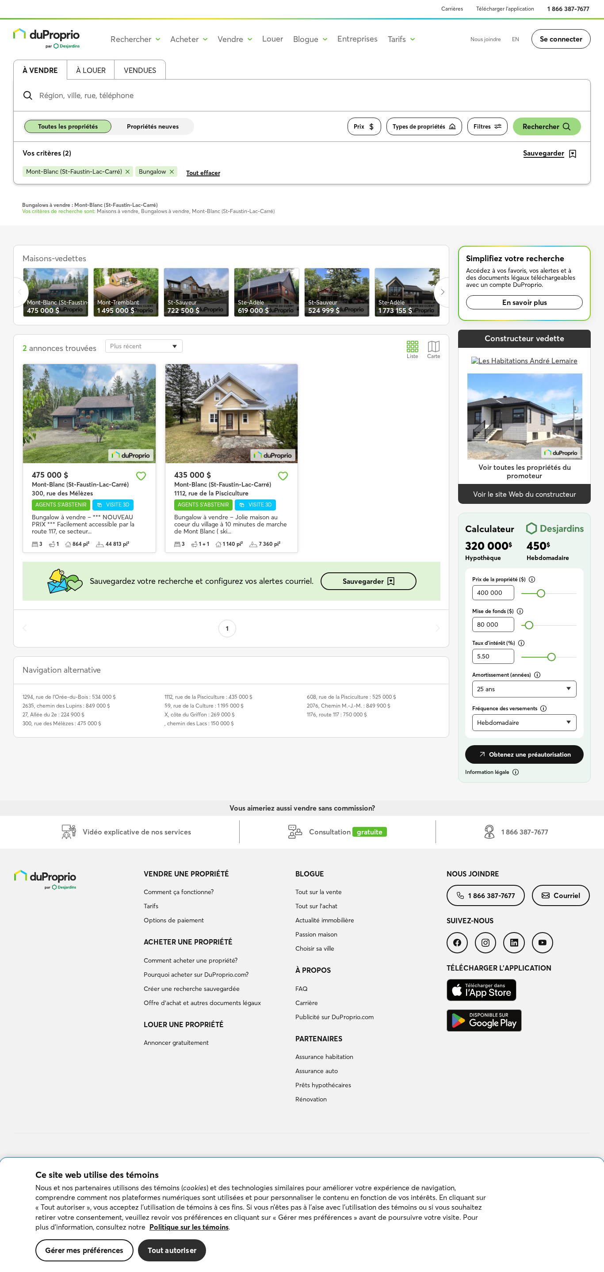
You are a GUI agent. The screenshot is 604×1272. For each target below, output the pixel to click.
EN (515, 39)
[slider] (541, 593)
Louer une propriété (184, 1024)
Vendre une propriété (186, 873)
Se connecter (561, 38)
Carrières (452, 8)
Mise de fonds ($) (493, 611)
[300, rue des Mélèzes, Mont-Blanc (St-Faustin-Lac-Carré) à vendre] (89, 414)
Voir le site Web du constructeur (524, 494)
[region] (302, 1215)
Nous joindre (485, 39)
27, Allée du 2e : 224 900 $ (53, 714)
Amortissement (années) (501, 674)
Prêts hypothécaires (323, 1085)
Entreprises (357, 39)
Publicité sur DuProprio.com (334, 1017)
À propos (313, 970)
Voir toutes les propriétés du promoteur (524, 471)
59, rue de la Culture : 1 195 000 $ (204, 705)
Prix (359, 126)
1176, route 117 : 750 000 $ (337, 714)
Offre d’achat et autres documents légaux (202, 1003)
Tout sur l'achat (316, 906)
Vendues (140, 70)
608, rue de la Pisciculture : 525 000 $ (351, 696)
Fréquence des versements (504, 708)
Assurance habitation (324, 1057)
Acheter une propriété (188, 941)
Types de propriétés (419, 126)
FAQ (301, 989)
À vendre (40, 70)
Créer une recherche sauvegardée (192, 989)
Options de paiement (174, 920)
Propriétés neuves (153, 126)
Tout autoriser (172, 1250)
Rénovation (311, 1099)
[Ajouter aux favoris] (141, 476)
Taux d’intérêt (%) (493, 643)
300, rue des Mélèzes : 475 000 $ (62, 723)
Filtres (482, 126)
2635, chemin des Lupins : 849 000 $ (66, 705)
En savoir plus (524, 302)
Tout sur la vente (318, 892)
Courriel (567, 895)
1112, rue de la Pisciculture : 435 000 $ (208, 696)
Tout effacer (203, 173)
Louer (272, 39)
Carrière (306, 1003)
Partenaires (318, 1039)
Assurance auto (316, 1071)
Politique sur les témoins (189, 1226)
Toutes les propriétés (68, 126)
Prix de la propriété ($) (499, 579)
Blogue (309, 873)
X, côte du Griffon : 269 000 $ (199, 714)
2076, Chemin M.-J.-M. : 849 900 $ (348, 705)
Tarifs (151, 906)
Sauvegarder (363, 581)
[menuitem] (216, 898)
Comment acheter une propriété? (190, 960)
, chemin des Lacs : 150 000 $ (199, 723)
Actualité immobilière (324, 920)
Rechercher (541, 126)
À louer (91, 70)
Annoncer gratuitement (176, 1043)
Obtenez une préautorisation (530, 754)
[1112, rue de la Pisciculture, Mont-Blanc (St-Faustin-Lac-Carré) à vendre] (231, 414)
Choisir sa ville (314, 948)
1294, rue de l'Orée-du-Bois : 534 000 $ (69, 696)
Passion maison (316, 934)
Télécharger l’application (505, 8)
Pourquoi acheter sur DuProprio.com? (196, 975)
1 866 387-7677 (568, 9)
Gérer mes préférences (84, 1250)
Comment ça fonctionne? (179, 892)
